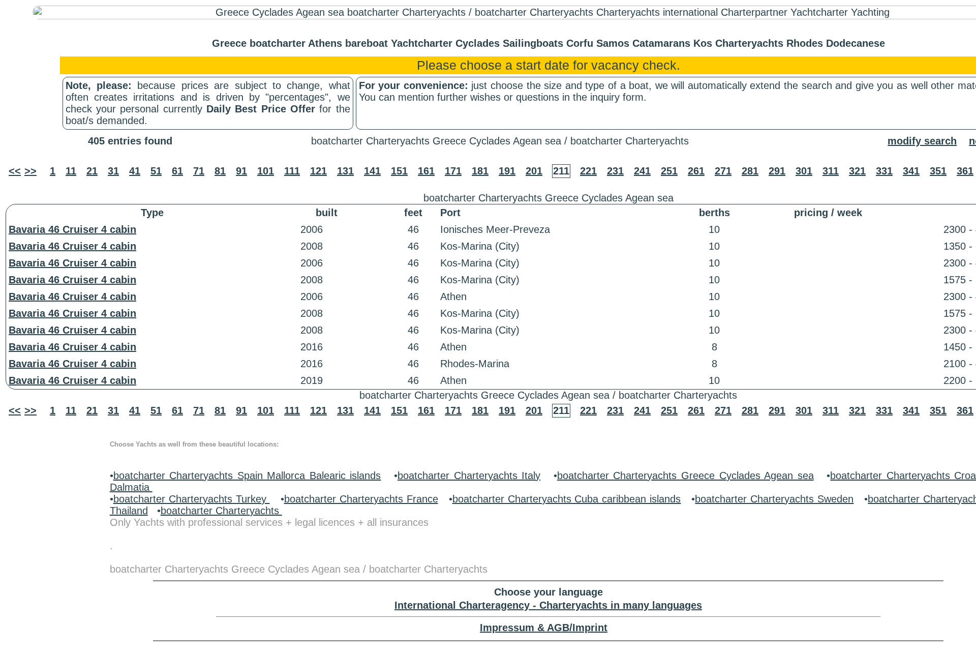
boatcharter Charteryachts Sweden (774, 498)
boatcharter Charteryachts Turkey (191, 498)
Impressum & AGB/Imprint (543, 627)
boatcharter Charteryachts (221, 510)
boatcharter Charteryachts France (361, 498)
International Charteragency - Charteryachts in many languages (548, 605)
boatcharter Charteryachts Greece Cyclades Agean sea (685, 475)
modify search (922, 140)
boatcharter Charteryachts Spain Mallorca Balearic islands (247, 475)
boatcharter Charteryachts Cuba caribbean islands (566, 498)
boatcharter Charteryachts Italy (469, 475)
